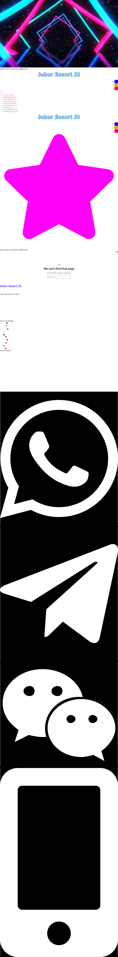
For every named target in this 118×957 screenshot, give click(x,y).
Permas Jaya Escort (31, 247)
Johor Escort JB (59, 74)
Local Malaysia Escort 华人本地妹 (64, 247)
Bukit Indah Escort (59, 243)
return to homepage (64, 273)
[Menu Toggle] (1, 92)
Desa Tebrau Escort (74, 243)
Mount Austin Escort (91, 243)
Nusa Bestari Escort (108, 243)
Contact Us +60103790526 (109, 79)
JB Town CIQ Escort (23, 243)
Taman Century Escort (86, 247)
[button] (117, 252)
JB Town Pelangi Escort (41, 243)
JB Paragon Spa (8, 243)
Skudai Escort (45, 247)
